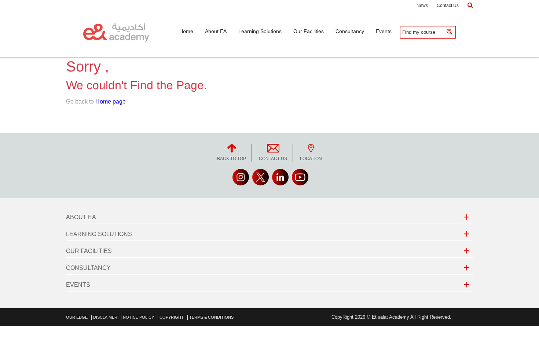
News (422, 5)
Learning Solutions (99, 234)
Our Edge (77, 317)
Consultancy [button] (350, 31)
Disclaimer (105, 317)
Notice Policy (138, 317)
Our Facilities (89, 251)
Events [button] (384, 31)
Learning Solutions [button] (260, 31)
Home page (110, 101)
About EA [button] (216, 31)
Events (78, 285)
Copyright (172, 317)
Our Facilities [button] (308, 31)
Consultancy (88, 268)
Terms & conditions (211, 317)
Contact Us (448, 5)
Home (186, 31)
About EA (81, 217)
